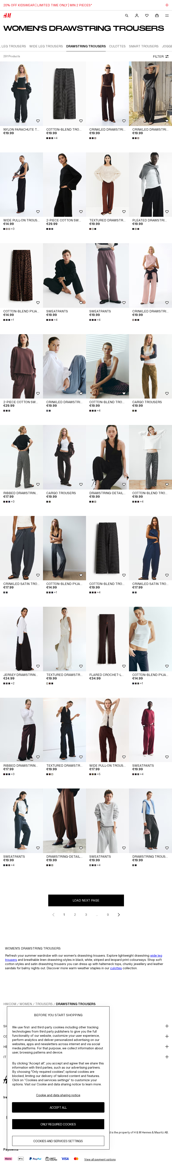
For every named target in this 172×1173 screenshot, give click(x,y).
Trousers (44, 1004)
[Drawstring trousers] (150, 820)
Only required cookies (58, 1124)
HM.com (9, 1004)
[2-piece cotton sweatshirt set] (64, 184)
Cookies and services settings (58, 1141)
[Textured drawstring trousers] (107, 184)
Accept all (58, 1107)
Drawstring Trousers (75, 1004)
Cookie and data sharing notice (58, 1095)
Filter (158, 56)
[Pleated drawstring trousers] (150, 184)
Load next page (86, 900)
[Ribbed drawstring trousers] (21, 457)
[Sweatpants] (64, 275)
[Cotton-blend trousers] (64, 93)
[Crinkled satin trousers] (21, 548)
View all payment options (100, 1159)
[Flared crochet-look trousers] (107, 639)
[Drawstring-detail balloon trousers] (107, 457)
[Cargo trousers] (150, 366)
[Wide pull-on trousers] (21, 184)
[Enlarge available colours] (93, 138)
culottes (116, 968)
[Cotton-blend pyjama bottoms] (21, 275)
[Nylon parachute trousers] (21, 93)
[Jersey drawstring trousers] (21, 639)
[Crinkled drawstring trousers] (107, 93)
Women (26, 1004)
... (97, 914)
